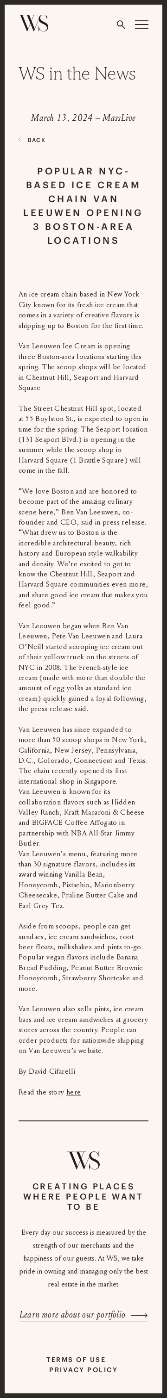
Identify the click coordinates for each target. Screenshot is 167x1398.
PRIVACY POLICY (83, 1370)
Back (36, 139)
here (73, 1092)
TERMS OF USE (76, 1359)
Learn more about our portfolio (72, 1314)
